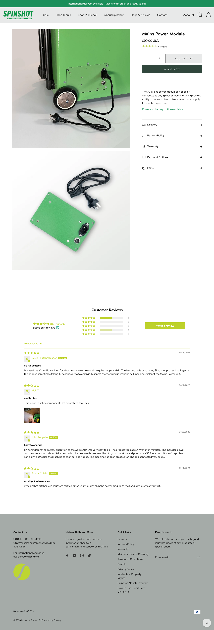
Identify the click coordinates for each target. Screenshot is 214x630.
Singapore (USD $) (22, 611)
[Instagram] (82, 555)
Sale (46, 15)
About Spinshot (114, 15)
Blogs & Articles (140, 15)
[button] (89, 318)
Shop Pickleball (87, 15)
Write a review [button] (165, 325)
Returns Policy (155, 135)
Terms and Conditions (130, 559)
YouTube (103, 546)
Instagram (76, 546)
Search (122, 564)
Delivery (152, 124)
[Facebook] (67, 555)
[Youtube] (74, 555)
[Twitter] (89, 555)
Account (188, 15)
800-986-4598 (32, 539)
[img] (31, 353)
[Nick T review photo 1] (32, 415)
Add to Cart (184, 58)
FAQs (150, 168)
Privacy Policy (126, 569)
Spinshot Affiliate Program (133, 582)
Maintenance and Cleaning (133, 554)
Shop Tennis (63, 15)
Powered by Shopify (51, 620)
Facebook (88, 546)
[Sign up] (199, 557)
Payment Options (157, 157)
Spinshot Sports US (30, 620)
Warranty (152, 146)
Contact (162, 15)
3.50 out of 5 (57, 324)
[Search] (200, 15)
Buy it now (172, 69)
